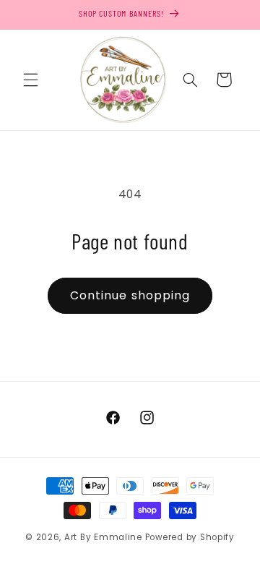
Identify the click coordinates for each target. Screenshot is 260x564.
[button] (30, 79)
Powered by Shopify (190, 537)
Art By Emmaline (103, 537)
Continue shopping (130, 295)
